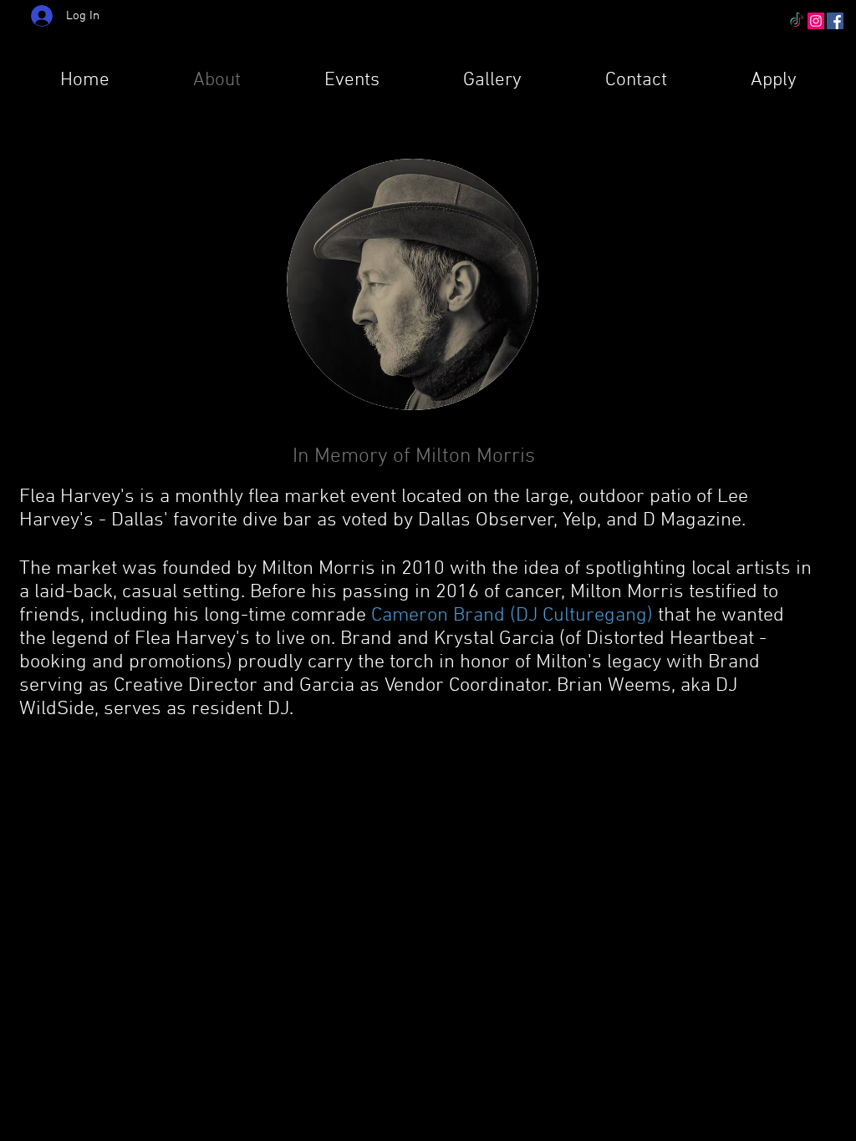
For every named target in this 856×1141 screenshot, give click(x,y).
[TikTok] (796, 21)
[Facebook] (835, 21)
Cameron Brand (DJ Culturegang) (512, 615)
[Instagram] (816, 21)
